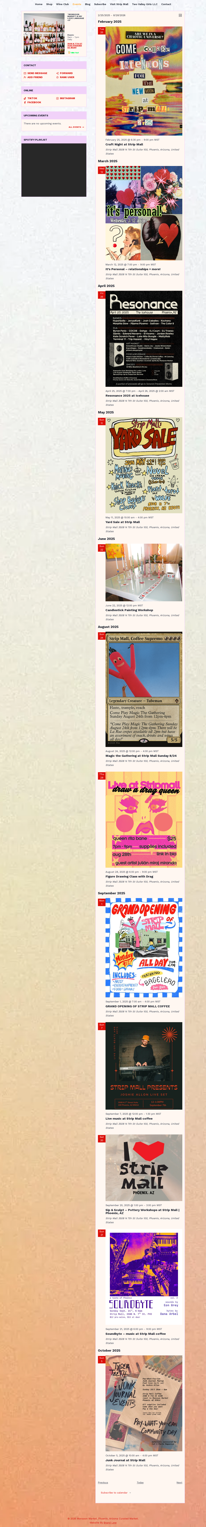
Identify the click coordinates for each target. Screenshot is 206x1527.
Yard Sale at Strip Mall (123, 522)
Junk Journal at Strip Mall (125, 1460)
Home (38, 4)
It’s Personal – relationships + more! (133, 269)
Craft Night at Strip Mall (124, 144)
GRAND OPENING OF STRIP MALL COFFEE (138, 1006)
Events (77, 4)
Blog (87, 4)
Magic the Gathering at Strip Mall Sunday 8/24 (141, 755)
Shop (49, 4)
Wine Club (62, 4)
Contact (166, 4)
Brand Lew (110, 1522)
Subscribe (100, 4)
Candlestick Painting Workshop (129, 610)
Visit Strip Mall (119, 4)
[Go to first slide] (62, 34)
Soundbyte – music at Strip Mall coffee (136, 1333)
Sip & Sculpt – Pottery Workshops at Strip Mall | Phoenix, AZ (143, 1211)
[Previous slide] (26, 34)
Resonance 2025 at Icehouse (127, 395)
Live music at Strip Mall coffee (129, 1118)
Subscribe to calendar (114, 1492)
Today (140, 1482)
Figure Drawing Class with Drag (129, 876)
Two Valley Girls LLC (145, 4)
